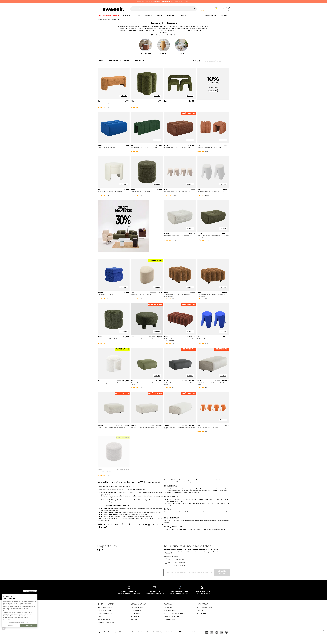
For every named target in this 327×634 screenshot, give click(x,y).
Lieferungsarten (135, 613)
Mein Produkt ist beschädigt (106, 613)
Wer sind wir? (168, 607)
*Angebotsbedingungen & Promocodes (175, 613)
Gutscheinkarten (136, 610)
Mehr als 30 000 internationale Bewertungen (220, 10)
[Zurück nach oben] (323, 630)
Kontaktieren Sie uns (104, 619)
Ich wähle (10, 625)
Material (126, 60)
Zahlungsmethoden (137, 607)
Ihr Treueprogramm (210, 15)
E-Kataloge (200, 610)
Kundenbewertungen (170, 610)
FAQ (99, 616)
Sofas (166, 28)
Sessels (156, 28)
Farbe (101, 60)
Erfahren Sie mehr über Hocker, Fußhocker (163, 35)
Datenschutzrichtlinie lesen (9, 620)
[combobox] (213, 61)
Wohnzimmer (106, 19)
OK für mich (28, 625)
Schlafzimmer (173, 496)
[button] (4, 628)
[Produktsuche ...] (194, 8)
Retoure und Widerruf (104, 610)
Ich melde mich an (222, 572)
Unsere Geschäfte (169, 619)
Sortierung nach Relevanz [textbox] (212, 61)
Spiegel (173, 520)
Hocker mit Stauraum (110, 516)
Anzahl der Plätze (113, 60)
